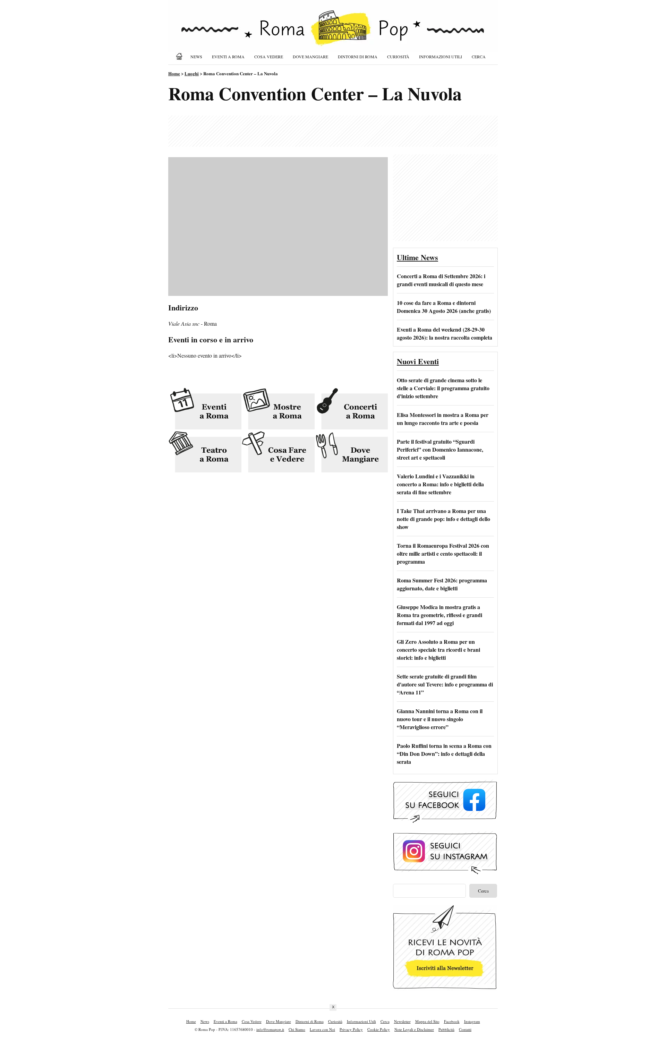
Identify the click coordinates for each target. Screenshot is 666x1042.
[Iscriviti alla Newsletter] (445, 989)
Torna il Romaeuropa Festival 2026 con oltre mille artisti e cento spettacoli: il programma (443, 553)
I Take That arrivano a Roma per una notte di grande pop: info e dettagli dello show (443, 519)
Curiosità (398, 56)
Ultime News (417, 257)
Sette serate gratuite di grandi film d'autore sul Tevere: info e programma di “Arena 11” (445, 684)
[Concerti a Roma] (351, 409)
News (196, 56)
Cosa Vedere (268, 56)
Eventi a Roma (228, 56)
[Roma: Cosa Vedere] (278, 452)
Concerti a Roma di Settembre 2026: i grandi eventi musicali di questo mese (441, 280)
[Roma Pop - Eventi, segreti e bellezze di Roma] (333, 32)
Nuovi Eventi (418, 361)
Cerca (479, 56)
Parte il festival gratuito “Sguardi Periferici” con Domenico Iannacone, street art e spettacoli (440, 449)
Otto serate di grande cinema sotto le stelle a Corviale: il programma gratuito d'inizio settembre (443, 388)
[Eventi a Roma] (204, 409)
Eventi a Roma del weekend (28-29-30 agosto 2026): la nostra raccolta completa (444, 333)
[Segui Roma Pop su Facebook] (445, 822)
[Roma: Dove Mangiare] (351, 452)
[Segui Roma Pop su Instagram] (445, 873)
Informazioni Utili (440, 56)
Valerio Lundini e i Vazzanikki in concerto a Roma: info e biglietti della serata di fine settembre (440, 484)
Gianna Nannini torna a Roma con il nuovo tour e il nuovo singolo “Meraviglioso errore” (440, 719)
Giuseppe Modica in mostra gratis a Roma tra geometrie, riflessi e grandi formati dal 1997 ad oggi (439, 615)
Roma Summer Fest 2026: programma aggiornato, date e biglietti (442, 584)
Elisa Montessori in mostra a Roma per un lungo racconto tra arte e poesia (442, 419)
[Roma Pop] (180, 56)
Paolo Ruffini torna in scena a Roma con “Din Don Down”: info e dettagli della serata (444, 754)
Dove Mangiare (310, 56)
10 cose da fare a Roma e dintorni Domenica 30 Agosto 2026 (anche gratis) (444, 307)
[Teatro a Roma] (204, 452)
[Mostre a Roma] (278, 409)
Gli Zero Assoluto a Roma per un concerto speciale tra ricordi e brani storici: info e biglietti (438, 649)
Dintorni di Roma (357, 56)
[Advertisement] (333, 131)
